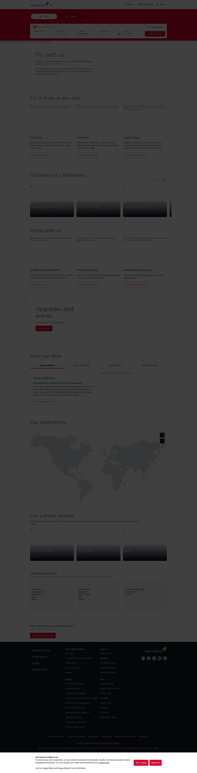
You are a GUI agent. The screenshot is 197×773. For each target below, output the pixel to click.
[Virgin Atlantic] (52, 4)
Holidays (73, 16)
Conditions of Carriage (76, 736)
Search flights (155, 34)
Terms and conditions (56, 736)
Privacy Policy (63, 768)
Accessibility (107, 736)
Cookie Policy (47, 768)
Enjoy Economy (39, 155)
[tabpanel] (98, 392)
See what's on (38, 285)
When (104, 31)
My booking (147, 4)
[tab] (47, 365)
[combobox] (43, 34)
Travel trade (105, 693)
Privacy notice (93, 736)
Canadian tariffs (72, 689)
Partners (104, 708)
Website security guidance (77, 713)
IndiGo (34, 599)
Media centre (71, 663)
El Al (33, 597)
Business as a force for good (78, 658)
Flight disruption (107, 668)
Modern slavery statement (125, 736)
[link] (46, 650)
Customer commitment (76, 722)
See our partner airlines (43, 635)
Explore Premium (87, 155)
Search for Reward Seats (46, 27)
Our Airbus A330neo (44, 402)
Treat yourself (44, 328)
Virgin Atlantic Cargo (109, 689)
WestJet (128, 594)
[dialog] (98, 762)
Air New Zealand (38, 592)
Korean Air (82, 592)
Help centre (105, 653)
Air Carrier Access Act (75, 708)
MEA (80, 597)
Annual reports (72, 668)
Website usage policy (75, 727)
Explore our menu (87, 285)
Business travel (107, 684)
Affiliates (104, 698)
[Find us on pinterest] (165, 658)
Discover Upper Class (135, 155)
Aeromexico (36, 589)
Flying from (38, 31)
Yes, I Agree (141, 763)
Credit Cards (105, 703)
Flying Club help (107, 673)
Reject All (155, 763)
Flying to (59, 31)
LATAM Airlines (84, 594)
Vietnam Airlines (131, 592)
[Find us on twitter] (154, 658)
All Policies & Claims (74, 684)
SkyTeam (104, 713)
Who (126, 31)
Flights (46, 16)
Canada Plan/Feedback (75, 693)
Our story (69, 653)
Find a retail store (108, 717)
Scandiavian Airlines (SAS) (135, 589)
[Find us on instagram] (143, 658)
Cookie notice (143, 736)
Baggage (104, 658)
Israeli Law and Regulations (77, 703)
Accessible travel (108, 663)
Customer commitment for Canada (81, 698)
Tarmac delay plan (73, 717)
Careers (68, 673)
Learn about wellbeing (136, 285)
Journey (82, 31)
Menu (162, 4)
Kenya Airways (84, 589)
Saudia (81, 599)
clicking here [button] (104, 763)
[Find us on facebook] (148, 658)
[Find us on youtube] (159, 658)
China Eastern (37, 594)
